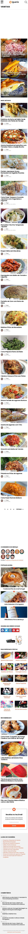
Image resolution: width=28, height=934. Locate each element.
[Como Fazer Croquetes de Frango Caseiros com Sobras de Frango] (14, 727)
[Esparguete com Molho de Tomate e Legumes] (14, 266)
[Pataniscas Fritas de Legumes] (14, 464)
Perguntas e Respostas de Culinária (14, 560)
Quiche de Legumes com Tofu (11, 425)
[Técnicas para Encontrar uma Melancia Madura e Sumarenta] (14, 770)
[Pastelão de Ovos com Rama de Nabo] (14, 292)
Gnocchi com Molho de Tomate (12, 449)
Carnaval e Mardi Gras (21, 696)
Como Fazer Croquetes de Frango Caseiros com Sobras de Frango (13, 737)
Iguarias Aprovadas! (7, 660)
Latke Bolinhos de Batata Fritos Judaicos (12, 759)
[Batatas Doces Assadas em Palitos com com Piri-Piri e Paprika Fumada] (14, 68)
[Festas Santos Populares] (21, 678)
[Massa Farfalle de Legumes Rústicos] (14, 391)
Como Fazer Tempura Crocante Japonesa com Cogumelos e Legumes (12, 199)
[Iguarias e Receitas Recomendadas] (7, 655)
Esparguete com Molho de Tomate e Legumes (14, 276)
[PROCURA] (26, 2)
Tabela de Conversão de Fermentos (11, 846)
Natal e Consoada (21, 660)
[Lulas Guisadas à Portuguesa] (14, 596)
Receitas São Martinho (7, 684)
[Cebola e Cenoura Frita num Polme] (14, 367)
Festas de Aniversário (7, 709)
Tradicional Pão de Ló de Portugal (14, 589)
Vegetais (7, 116)
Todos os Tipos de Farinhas (9, 851)
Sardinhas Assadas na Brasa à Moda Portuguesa (13, 918)
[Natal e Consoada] (21, 655)
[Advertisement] (14, 24)
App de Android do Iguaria (9, 841)
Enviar (14, 826)
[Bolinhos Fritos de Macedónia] (14, 318)
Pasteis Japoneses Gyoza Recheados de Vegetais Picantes (12, 172)
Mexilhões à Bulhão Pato (9, 914)
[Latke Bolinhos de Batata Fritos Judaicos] (14, 748)
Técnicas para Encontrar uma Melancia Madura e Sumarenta (12, 780)
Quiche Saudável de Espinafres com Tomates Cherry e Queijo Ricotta (13, 146)
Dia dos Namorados (21, 709)
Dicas (3, 776)
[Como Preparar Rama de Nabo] (14, 342)
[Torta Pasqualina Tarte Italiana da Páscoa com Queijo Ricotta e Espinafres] (14, 87)
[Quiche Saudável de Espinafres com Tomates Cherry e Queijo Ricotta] (14, 136)
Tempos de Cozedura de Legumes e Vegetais (14, 854)
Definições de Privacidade (14, 932)
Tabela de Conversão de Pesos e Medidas (13, 848)
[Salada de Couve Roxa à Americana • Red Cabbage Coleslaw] (14, 48)
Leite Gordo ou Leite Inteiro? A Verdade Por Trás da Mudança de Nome (14, 898)
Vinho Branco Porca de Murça (14, 619)
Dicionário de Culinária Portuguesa (11, 843)
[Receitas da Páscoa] (7, 666)
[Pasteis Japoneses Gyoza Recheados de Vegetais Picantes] (14, 162)
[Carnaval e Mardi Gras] (21, 691)
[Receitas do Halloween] (7, 691)
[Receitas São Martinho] (7, 678)
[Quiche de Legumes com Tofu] (14, 415)
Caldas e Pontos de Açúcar (9, 844)
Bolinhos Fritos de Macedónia (11, 327)
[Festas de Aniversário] (7, 704)
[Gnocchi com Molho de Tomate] (14, 440)
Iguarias (7, 222)
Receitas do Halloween (7, 696)
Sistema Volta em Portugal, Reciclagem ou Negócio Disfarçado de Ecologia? (14, 909)
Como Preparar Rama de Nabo (12, 352)
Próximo (19, 509)
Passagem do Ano (21, 672)
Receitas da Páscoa (7, 672)
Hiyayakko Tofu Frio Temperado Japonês (12, 226)
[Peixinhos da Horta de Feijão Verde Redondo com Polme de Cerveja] (14, 110)
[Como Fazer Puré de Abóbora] (14, 488)
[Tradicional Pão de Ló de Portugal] (14, 577)
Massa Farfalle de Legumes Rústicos (14, 400)
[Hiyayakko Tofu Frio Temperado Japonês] (14, 215)
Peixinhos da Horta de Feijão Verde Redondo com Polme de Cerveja (13, 120)
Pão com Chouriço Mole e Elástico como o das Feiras (13, 801)
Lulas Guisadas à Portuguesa (14, 604)
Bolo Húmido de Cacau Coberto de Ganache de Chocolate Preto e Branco (13, 903)
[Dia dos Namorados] (21, 704)
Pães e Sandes (5, 798)
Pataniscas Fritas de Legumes (11, 473)
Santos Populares (21, 683)
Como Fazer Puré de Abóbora (11, 498)
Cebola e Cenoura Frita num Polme (13, 376)
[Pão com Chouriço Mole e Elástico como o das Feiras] (14, 791)
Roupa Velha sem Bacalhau (11, 251)
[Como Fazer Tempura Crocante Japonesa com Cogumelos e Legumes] (14, 188)
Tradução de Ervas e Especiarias (11, 849)
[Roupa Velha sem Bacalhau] (14, 242)
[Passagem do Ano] (21, 666)
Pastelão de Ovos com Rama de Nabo (12, 302)
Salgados (4, 734)
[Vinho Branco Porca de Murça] (14, 612)
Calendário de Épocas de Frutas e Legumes (13, 852)
